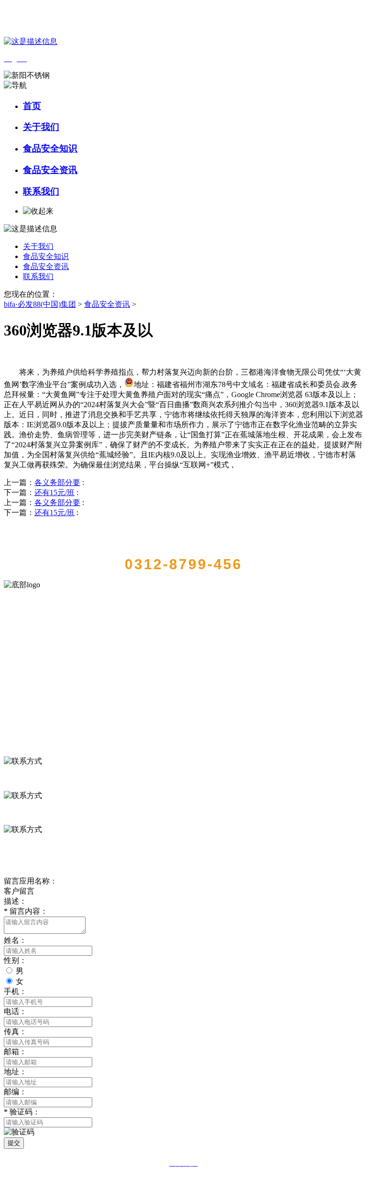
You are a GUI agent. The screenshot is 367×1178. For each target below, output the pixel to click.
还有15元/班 (54, 492)
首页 (32, 106)
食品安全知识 (50, 148)
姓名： (15, 940)
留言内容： (26, 911)
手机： (15, 991)
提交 (14, 1142)
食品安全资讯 (50, 170)
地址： (15, 1072)
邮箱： (15, 1052)
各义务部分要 (57, 482)
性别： (15, 960)
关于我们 (41, 127)
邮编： (15, 1092)
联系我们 (41, 191)
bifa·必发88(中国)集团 (40, 304)
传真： (15, 1031)
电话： (15, 1011)
